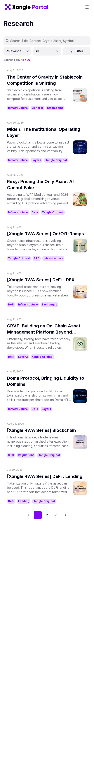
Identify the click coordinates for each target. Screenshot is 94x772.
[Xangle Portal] (26, 7)
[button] (65, 515)
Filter (79, 51)
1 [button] (37, 515)
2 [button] (47, 515)
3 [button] (56, 515)
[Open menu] (87, 7)
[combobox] (17, 51)
